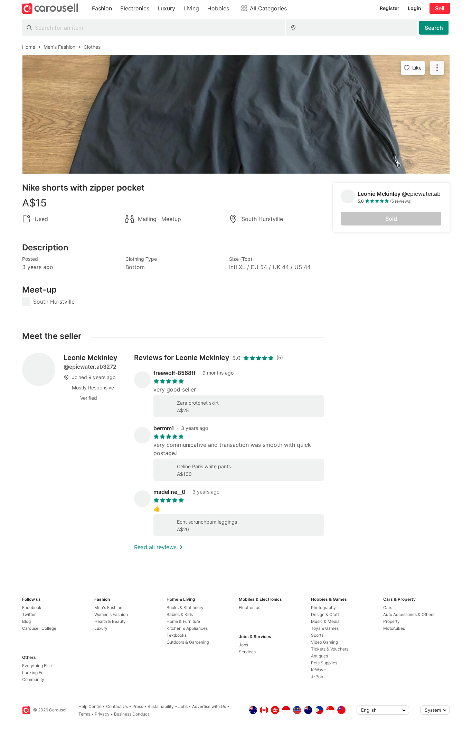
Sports (317, 635)
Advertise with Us (209, 706)
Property (391, 621)
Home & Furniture (183, 621)
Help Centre (90, 706)
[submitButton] (434, 28)
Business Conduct (131, 714)
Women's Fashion (111, 614)
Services (247, 651)
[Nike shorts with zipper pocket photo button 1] (236, 114)
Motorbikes (394, 628)
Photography (323, 607)
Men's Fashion (108, 607)
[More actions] (437, 68)
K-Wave (318, 669)
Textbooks (177, 635)
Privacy (102, 714)
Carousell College (39, 628)
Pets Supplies (324, 662)
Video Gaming (324, 642)
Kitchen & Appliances (187, 628)
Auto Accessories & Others (408, 614)
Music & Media (325, 621)
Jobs (243, 644)
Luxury (100, 628)
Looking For (33, 672)
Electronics (249, 607)
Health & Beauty (110, 621)
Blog (26, 621)
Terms (84, 714)
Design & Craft (325, 614)
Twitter (29, 614)
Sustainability (161, 706)
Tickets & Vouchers (329, 649)
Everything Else (37, 665)
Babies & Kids (180, 614)
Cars (387, 607)
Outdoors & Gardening (188, 642)
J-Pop (317, 676)
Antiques (319, 655)
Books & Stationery (185, 607)
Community (33, 679)
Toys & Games (325, 628)
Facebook (31, 607)
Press (137, 706)
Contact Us (117, 706)
